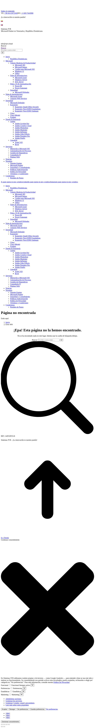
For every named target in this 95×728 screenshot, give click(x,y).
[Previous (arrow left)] (2, 726)
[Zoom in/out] (9, 724)
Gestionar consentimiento (10, 722)
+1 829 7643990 (27, 13)
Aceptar (4, 709)
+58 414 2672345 (10, 13)
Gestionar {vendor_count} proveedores (20, 703)
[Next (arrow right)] (4, 726)
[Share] (4, 724)
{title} (8, 713)
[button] (47, 609)
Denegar (12, 709)
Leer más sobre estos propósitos (17, 705)
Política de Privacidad (61, 682)
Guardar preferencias (37, 709)
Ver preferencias (22, 709)
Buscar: (35, 340)
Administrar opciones (13, 699)
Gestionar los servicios (14, 701)
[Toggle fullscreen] (6, 724)
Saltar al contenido (7, 11)
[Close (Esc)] (2, 724)
